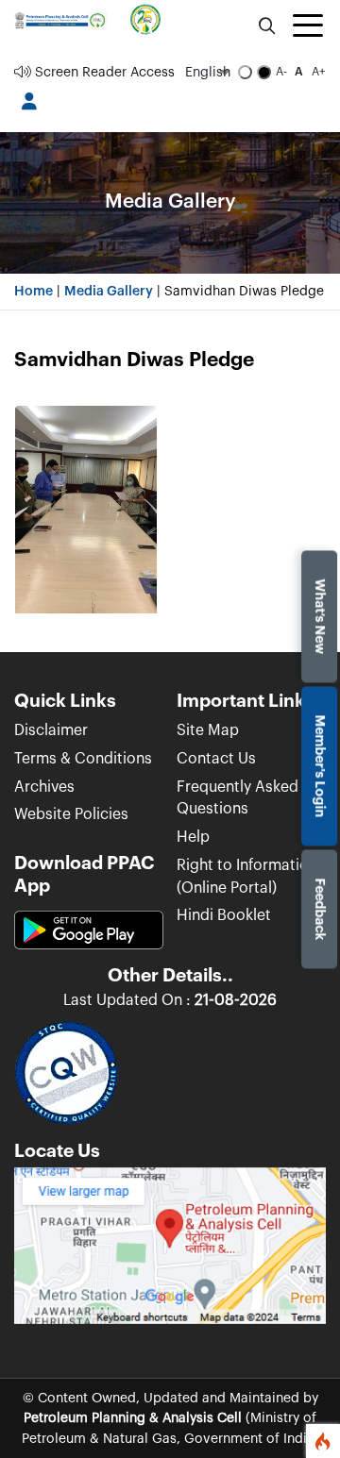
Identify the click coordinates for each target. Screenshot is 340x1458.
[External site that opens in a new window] (170, 1252)
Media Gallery (108, 291)
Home (33, 291)
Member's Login (320, 765)
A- (281, 71)
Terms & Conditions (83, 758)
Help (193, 837)
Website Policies (71, 814)
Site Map (208, 730)
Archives (44, 787)
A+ (318, 71)
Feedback (320, 909)
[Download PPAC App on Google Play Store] (88, 937)
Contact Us (216, 758)
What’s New (320, 616)
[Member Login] (28, 102)
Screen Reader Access (103, 72)
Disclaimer (51, 730)
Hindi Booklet (224, 915)
